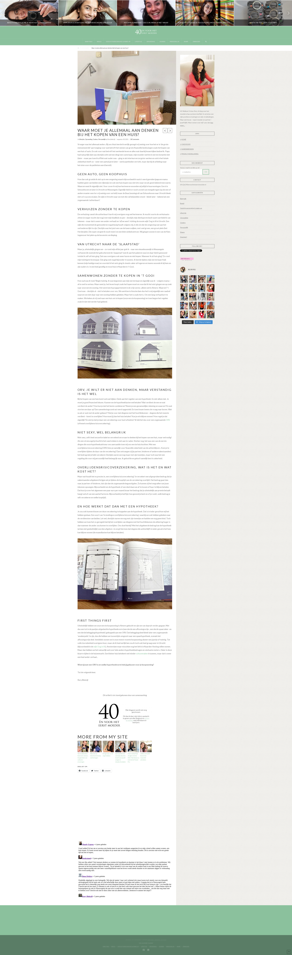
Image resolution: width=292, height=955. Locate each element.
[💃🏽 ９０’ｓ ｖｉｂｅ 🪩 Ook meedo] (202, 314)
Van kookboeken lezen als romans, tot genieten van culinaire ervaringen (83, 758)
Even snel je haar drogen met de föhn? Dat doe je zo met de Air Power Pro (133, 758)
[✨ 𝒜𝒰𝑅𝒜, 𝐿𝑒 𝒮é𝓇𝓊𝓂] (210, 297)
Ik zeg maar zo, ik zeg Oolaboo (108, 755)
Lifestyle (81, 139)
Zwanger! (183, 237)
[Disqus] (125, 807)
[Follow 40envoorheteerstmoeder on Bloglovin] (187, 259)
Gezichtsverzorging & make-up (191, 208)
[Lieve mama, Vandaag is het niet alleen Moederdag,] (202, 297)
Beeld (182, 203)
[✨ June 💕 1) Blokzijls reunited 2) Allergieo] (202, 279)
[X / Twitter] (148, 950)
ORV (168, 420)
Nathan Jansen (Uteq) (156, 940)
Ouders (95, 139)
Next (287, 13)
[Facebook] (144, 950)
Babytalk (183, 199)
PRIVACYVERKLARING (189, 154)
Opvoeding (88, 139)
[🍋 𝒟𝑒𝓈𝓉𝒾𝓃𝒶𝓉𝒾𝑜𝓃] (184, 288)
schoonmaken (142, 653)
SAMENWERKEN (187, 149)
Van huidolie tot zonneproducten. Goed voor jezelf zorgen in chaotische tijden (120, 758)
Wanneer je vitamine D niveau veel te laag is (95, 756)
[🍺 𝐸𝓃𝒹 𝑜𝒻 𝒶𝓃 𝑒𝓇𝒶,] (184, 297)
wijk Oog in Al (99, 646)
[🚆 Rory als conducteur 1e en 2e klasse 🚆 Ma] (184, 279)
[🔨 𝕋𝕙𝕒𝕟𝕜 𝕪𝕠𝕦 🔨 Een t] (193, 314)
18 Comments (134, 139)
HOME (183, 139)
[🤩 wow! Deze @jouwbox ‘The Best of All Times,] (193, 279)
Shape (182, 232)
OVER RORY (186, 144)
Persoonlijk (102, 139)
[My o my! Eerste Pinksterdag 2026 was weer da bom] (210, 288)
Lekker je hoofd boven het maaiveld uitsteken (145, 757)
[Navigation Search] (206, 41)
